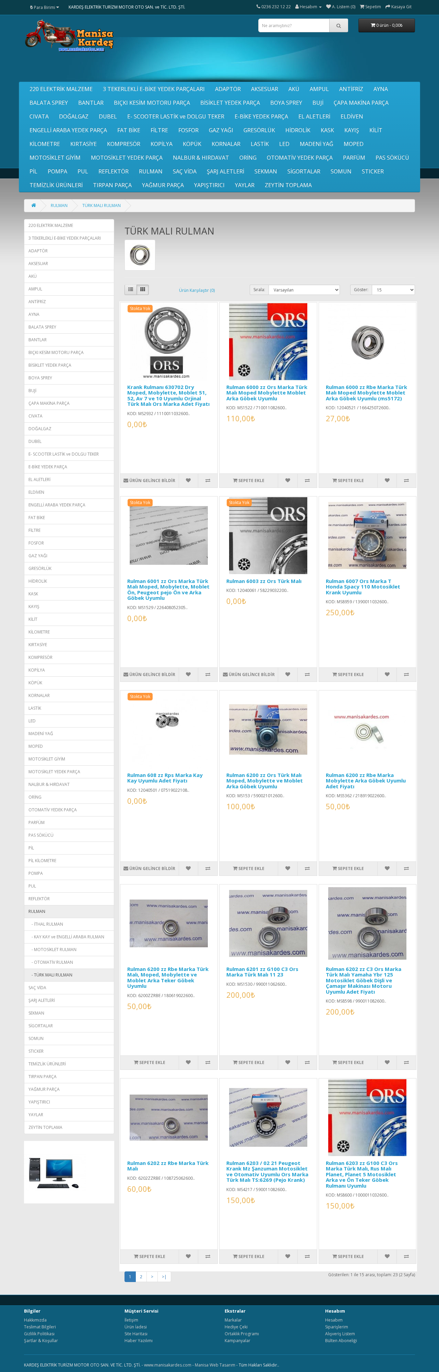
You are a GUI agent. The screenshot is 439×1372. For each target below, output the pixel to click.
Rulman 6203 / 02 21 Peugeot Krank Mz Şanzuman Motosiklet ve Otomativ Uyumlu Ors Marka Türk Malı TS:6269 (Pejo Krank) (267, 1171)
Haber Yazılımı (138, 1341)
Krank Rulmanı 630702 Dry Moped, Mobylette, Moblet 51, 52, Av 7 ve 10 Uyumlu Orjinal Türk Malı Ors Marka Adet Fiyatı (168, 396)
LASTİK (260, 144)
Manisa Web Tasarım (215, 1365)
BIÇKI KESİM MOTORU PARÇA (152, 102)
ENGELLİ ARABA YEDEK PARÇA (68, 130)
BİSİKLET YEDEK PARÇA (230, 102)
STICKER (373, 171)
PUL (83, 171)
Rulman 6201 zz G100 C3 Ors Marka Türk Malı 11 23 (262, 971)
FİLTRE (159, 130)
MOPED (354, 144)
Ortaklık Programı (242, 1334)
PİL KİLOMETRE (42, 861)
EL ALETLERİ (314, 116)
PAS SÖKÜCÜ (392, 157)
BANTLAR (91, 102)
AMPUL (319, 89)
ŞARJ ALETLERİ (225, 171)
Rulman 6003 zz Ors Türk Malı (263, 581)
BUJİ (317, 102)
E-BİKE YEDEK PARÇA (261, 116)
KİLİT (375, 130)
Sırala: (259, 290)
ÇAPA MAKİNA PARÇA (361, 102)
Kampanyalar (237, 1341)
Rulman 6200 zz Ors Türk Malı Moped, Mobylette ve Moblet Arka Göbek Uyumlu (264, 780)
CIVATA (39, 116)
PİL (33, 171)
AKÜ (293, 89)
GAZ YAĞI (221, 130)
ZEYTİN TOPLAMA (288, 185)
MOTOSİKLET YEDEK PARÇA (127, 157)
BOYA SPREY (286, 102)
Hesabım (334, 1320)
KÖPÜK (192, 144)
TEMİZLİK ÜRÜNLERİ (56, 185)
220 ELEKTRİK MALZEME (61, 89)
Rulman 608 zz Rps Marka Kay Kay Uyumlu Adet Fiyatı (165, 777)
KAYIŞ (351, 130)
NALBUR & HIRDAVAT (201, 157)
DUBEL (108, 116)
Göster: (361, 290)
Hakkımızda (35, 1320)
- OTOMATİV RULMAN (50, 962)
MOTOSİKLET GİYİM (55, 157)
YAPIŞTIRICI (209, 185)
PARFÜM (354, 157)
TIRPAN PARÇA (112, 185)
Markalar (233, 1320)
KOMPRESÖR (123, 144)
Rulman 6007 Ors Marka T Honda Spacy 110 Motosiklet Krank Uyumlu (363, 587)
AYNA (380, 89)
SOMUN (341, 171)
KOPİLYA (162, 144)
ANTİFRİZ (351, 89)
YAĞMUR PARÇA (163, 185)
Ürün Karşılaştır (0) (197, 290)
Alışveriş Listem (340, 1334)
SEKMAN (265, 171)
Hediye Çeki (236, 1327)
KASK (327, 130)
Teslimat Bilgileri (40, 1327)
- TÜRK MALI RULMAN (50, 975)
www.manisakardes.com (167, 1365)
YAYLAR (244, 185)
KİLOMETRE (44, 144)
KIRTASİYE (83, 144)
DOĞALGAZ (73, 116)
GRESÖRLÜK (259, 130)
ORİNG (248, 157)
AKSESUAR (264, 89)
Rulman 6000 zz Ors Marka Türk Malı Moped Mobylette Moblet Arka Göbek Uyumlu (266, 393)
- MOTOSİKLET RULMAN (52, 949)
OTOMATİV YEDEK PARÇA (300, 157)
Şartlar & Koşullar (41, 1341)
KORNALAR (226, 144)
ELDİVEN (352, 116)
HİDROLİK (297, 130)
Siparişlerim (336, 1327)
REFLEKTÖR (113, 171)
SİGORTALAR (303, 171)
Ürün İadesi (135, 1327)
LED (284, 144)
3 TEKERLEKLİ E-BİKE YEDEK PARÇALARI (154, 89)
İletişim (131, 1320)
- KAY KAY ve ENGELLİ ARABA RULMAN (66, 937)
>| (164, 1277)
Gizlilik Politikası (39, 1334)
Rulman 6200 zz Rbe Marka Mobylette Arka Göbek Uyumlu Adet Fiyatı (366, 780)
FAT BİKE (128, 130)
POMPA (57, 171)
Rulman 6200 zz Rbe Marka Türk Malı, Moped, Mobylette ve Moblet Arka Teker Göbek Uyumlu (168, 977)
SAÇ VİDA (185, 171)
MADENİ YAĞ (316, 144)
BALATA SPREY (48, 102)
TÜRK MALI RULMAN (101, 205)
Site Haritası (135, 1334)
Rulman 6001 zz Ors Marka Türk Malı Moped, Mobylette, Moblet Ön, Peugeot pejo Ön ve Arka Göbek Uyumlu (168, 590)
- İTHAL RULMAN (45, 924)
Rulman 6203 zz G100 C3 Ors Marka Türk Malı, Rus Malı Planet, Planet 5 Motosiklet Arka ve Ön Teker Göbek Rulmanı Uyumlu (362, 1174)
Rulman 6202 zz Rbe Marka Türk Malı (168, 1165)
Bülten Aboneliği (341, 1341)
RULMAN (151, 171)
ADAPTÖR (228, 89)
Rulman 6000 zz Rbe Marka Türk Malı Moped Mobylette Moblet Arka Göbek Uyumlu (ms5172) (366, 393)
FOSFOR (188, 130)
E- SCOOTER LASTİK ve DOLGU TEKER (175, 116)
